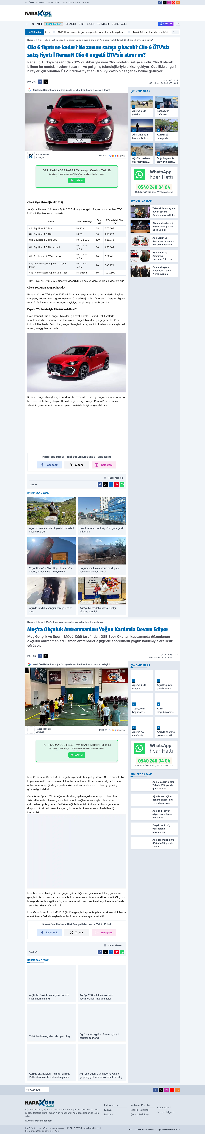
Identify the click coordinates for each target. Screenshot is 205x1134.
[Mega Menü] (27, 23)
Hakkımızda (111, 1105)
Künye (31, 2)
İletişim (55, 2)
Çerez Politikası (140, 1114)
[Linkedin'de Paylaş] (111, 484)
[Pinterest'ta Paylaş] (116, 484)
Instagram (107, 464)
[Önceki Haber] (173, 32)
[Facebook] (160, 2)
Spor (81, 24)
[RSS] (178, 2)
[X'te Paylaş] (46, 82)
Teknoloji (103, 24)
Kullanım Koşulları (141, 1105)
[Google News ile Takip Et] (117, 155)
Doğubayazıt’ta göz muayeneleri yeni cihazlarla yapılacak (79, 32)
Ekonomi (71, 24)
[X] (165, 2)
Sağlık (91, 24)
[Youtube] (173, 2)
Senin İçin (167, 23)
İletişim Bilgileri (165, 1112)
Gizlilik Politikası (140, 1109)
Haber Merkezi (43, 156)
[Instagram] (169, 2)
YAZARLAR (35, 1090)
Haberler (31, 40)
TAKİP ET (78, 180)
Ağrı (39, 24)
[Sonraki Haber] (177, 32)
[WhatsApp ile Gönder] (122, 484)
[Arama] (178, 23)
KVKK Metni (164, 1107)
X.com (79, 464)
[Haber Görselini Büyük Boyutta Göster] (76, 122)
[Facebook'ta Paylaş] (40, 82)
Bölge (40, 622)
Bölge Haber (119, 24)
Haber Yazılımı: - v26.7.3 (154, 1130)
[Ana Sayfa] (33, 24)
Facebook (52, 464)
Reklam (42, 2)
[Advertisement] (12, 68)
